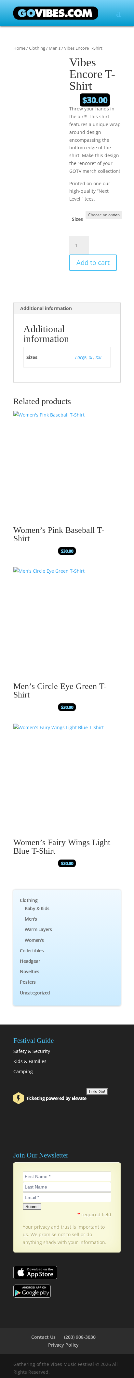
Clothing (37, 48)
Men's (54, 48)
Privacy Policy (63, 1345)
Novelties (29, 971)
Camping (23, 1071)
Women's (34, 940)
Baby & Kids (37, 908)
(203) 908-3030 (80, 1337)
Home (19, 48)
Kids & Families (30, 1061)
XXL (99, 357)
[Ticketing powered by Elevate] (19, 1098)
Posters (28, 982)
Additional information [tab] (46, 308)
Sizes (77, 219)
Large (81, 357)
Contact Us (43, 1337)
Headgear (30, 961)
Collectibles (32, 950)
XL (91, 357)
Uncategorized (35, 993)
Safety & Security (31, 1051)
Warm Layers (38, 929)
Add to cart (93, 262)
